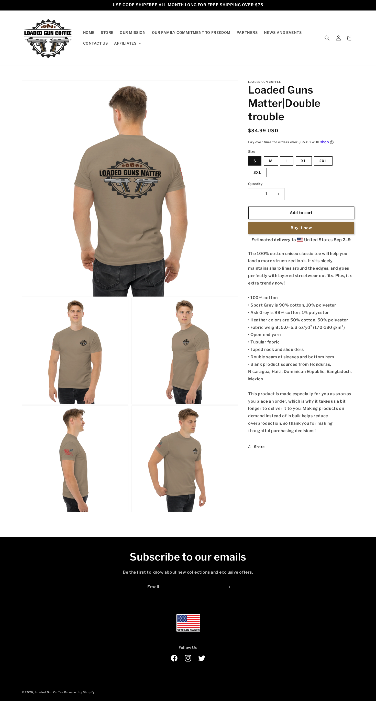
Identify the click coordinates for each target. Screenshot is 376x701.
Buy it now (301, 228)
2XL (323, 161)
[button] (127, 43)
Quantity (255, 184)
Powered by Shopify (79, 692)
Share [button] (259, 446)
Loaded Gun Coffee (49, 692)
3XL (257, 172)
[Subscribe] (228, 587)
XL (303, 161)
